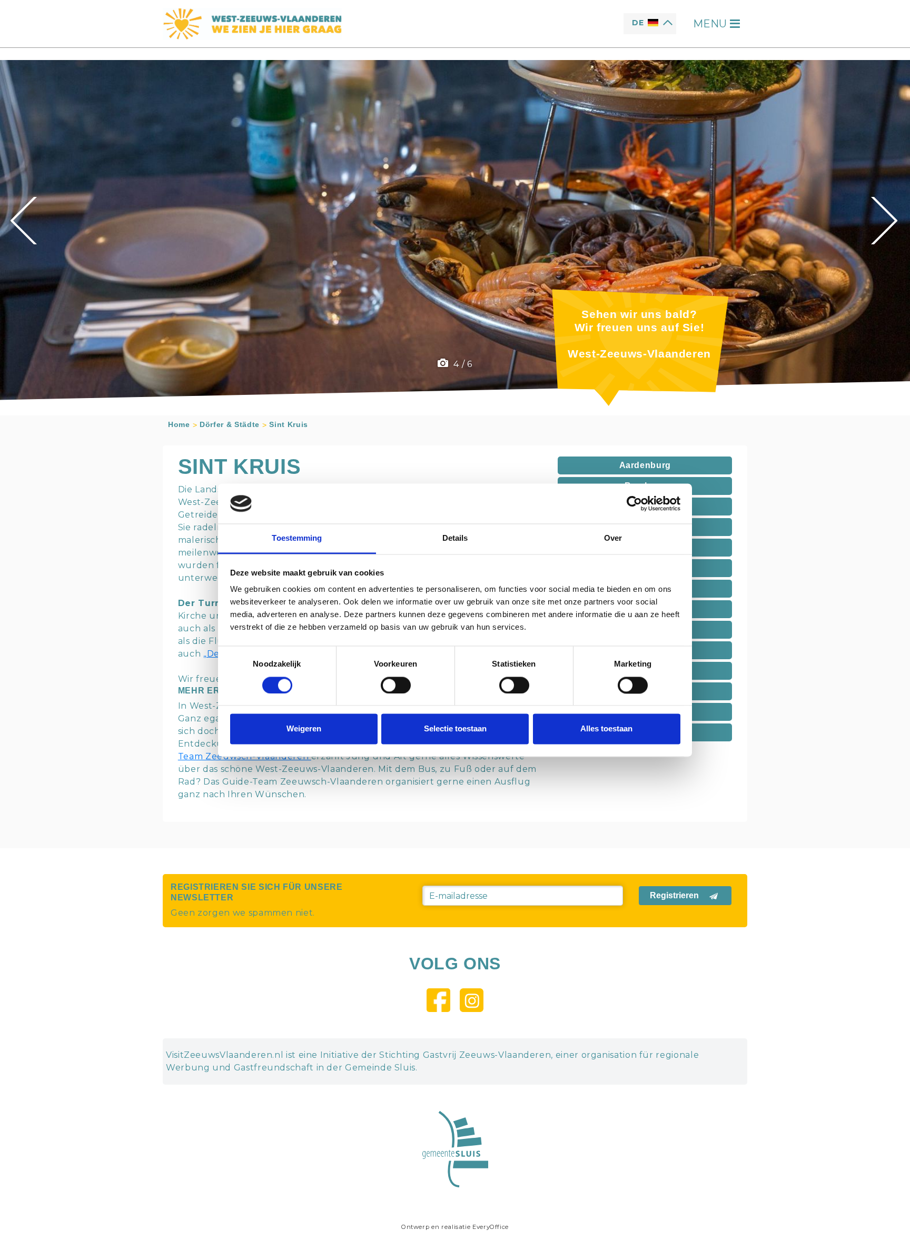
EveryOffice (490, 1227)
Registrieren (674, 895)
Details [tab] (455, 538)
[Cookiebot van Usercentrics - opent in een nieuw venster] (634, 503)
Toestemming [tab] (297, 538)
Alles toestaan (606, 729)
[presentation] (25, 220)
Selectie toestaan (455, 729)
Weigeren (303, 729)
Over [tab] (613, 538)
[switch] (396, 685)
